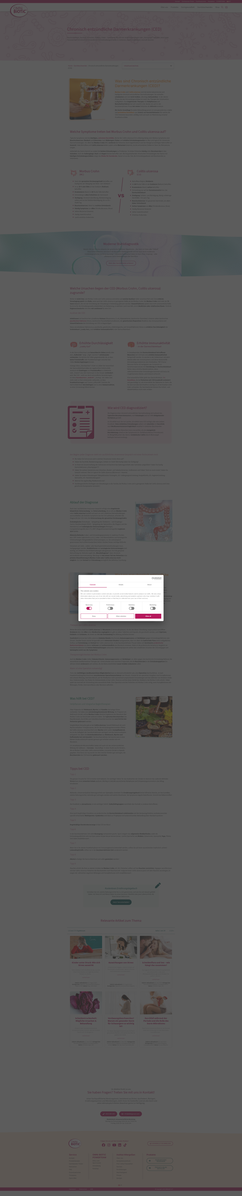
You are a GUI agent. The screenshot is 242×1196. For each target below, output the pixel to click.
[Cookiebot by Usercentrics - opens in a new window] (153, 578)
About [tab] (149, 584)
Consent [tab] (92, 584)
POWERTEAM (220, 1)
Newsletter (211, 1)
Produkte (174, 7)
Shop (217, 7)
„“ (85, 377)
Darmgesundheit (188, 7)
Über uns (164, 7)
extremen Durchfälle (106, 138)
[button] (171, 66)
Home (70, 66)
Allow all (148, 616)
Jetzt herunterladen (121, 902)
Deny (94, 616)
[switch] (110, 608)
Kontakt (177, 1)
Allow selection (121, 616)
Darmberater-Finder (188, 1)
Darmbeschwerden (205, 7)
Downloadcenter (201, 1)
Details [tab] (121, 584)
